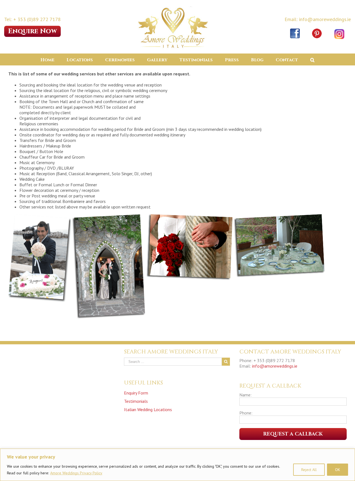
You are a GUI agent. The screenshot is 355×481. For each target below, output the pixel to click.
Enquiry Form (136, 393)
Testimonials (136, 401)
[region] (177, 465)
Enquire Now (32, 31)
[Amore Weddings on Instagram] (339, 28)
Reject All (309, 469)
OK (337, 469)
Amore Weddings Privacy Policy (76, 472)
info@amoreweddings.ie (274, 366)
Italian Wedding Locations (148, 409)
